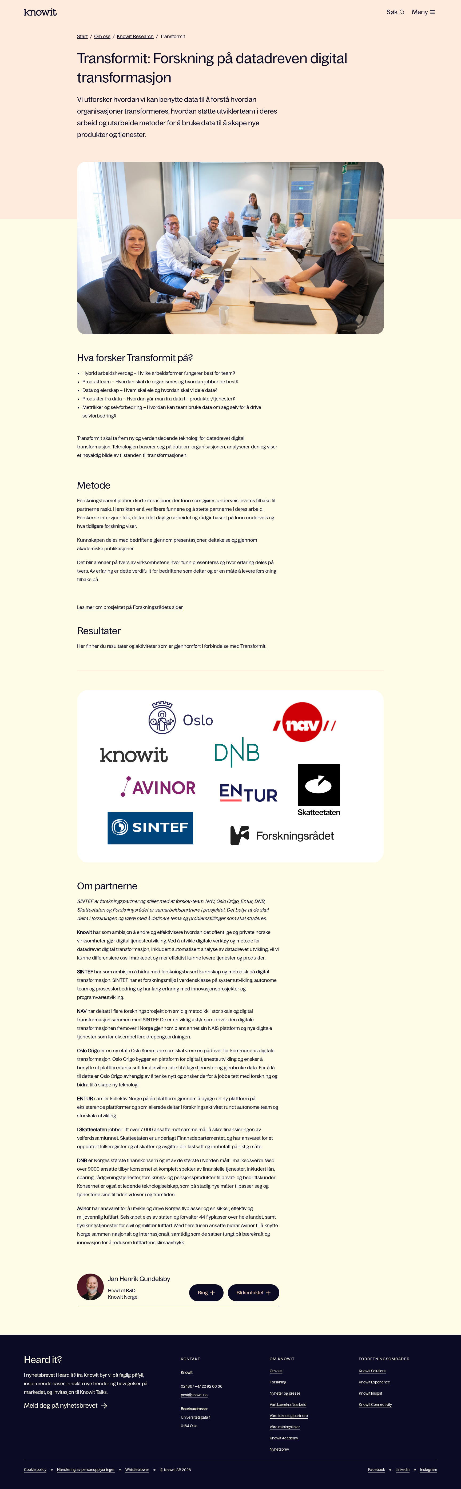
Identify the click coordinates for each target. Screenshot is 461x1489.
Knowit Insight (370, 1393)
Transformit (172, 36)
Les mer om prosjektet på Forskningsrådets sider (130, 607)
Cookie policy (35, 1469)
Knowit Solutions (372, 1371)
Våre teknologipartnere (289, 1416)
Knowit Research (135, 36)
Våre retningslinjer (285, 1427)
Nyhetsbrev (279, 1449)
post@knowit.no (194, 1395)
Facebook (376, 1469)
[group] (396, 12)
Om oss (102, 36)
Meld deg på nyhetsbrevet (61, 1405)
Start (82, 36)
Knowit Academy (284, 1438)
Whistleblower (137, 1469)
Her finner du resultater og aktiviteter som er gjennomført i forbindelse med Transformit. (172, 646)
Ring (203, 1292)
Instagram (428, 1469)
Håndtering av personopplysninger (86, 1469)
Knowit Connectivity (375, 1404)
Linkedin (403, 1469)
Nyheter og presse (285, 1393)
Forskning (278, 1382)
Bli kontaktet (250, 1292)
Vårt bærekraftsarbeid (288, 1404)
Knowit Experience (374, 1382)
